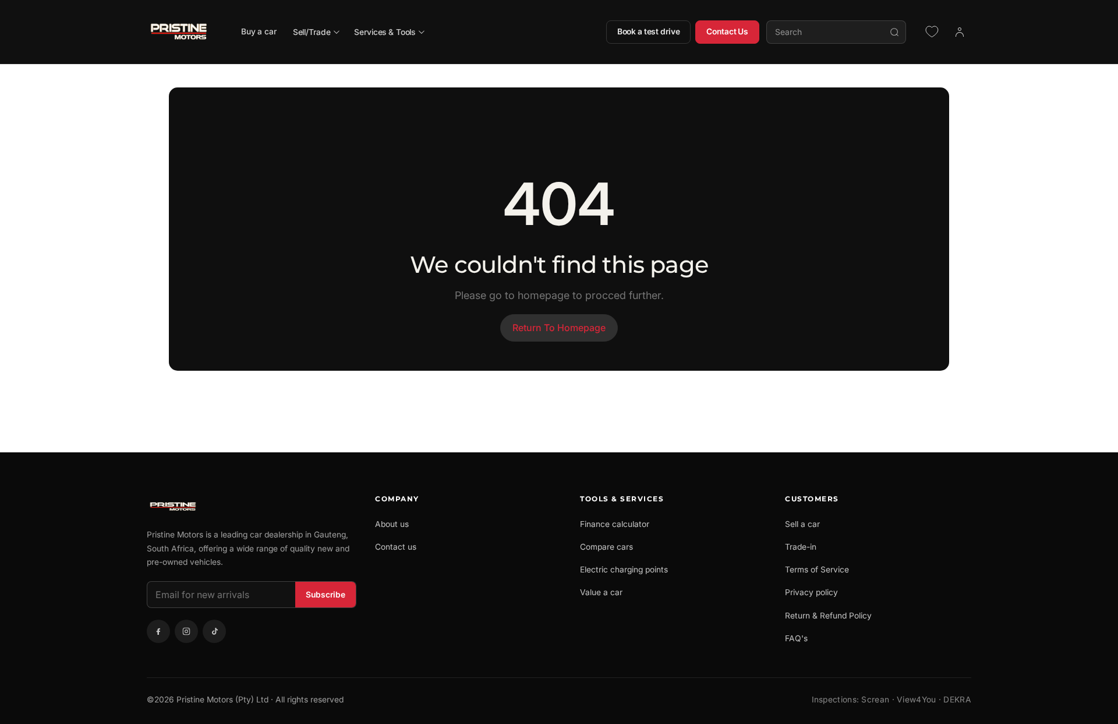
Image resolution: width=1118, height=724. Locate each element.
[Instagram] (186, 631)
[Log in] (959, 32)
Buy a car (259, 31)
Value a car (601, 592)
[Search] (894, 32)
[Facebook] (158, 631)
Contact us (395, 546)
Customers (812, 498)
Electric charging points (624, 569)
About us (392, 524)
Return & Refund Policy (828, 615)
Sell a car (802, 524)
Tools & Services (622, 498)
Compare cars (606, 546)
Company (397, 498)
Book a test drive (648, 31)
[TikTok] (214, 631)
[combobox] (836, 32)
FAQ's (796, 638)
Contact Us (727, 31)
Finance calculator (614, 524)
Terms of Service (817, 569)
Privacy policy (811, 592)
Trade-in (800, 546)
